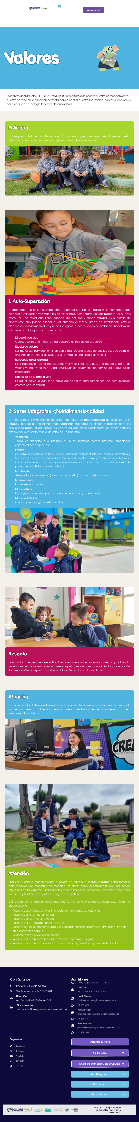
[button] (59, 6)
